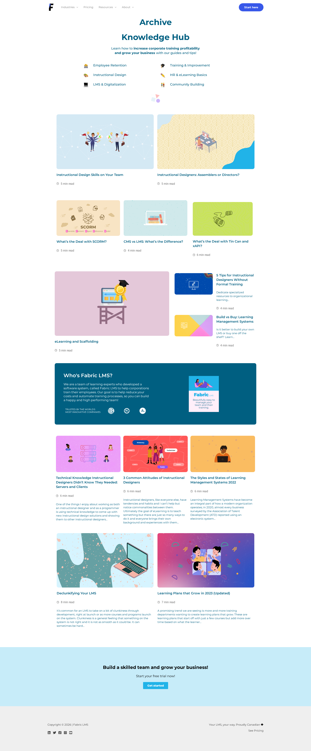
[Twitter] (54, 732)
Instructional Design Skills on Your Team (90, 175)
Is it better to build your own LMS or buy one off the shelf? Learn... (235, 333)
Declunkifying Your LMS (76, 593)
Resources (106, 7)
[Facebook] (60, 732)
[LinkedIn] (49, 732)
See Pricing (255, 730)
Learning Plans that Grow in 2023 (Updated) (193, 593)
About (126, 7)
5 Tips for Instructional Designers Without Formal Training (235, 279)
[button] (76, 7)
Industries (68, 7)
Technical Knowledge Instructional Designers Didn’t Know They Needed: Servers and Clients (87, 482)
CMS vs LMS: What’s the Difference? (153, 242)
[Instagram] (65, 732)
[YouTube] (70, 732)
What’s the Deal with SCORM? (82, 242)
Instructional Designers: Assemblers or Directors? (198, 175)
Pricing (88, 7)
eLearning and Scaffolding (76, 342)
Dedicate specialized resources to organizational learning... (234, 296)
